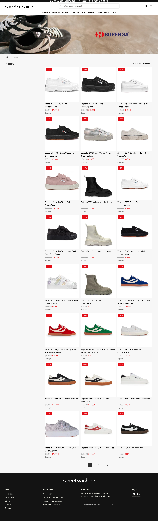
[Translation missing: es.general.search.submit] (61, 6)
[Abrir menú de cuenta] (145, 6)
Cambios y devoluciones (53, 497)
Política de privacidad (51, 504)
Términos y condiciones (52, 501)
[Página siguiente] (111, 465)
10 (107, 465)
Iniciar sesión (10, 494)
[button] (89, 6)
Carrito (7, 501)
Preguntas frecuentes (51, 494)
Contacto (8, 508)
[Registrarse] (112, 505)
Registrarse (9, 497)
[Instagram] (138, 494)
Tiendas (8, 504)
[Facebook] (133, 494)
